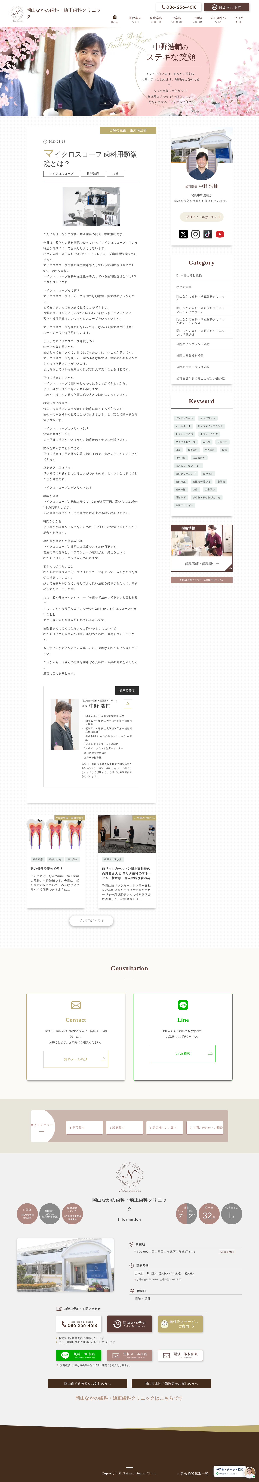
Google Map (227, 1252)
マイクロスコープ (61, 173)
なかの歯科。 (185, 286)
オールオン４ (183, 426)
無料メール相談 (76, 1059)
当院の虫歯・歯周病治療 (128, 130)
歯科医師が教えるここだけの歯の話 (200, 378)
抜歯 (224, 450)
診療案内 (118, 1127)
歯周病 (221, 481)
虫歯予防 (210, 489)
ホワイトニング (209, 434)
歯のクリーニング (186, 473)
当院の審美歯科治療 (190, 355)
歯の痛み (72, 859)
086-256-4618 (181, 7)
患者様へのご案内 (165, 1127)
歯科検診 (181, 489)
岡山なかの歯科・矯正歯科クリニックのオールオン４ (200, 321)
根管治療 (93, 173)
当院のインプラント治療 (193, 344)
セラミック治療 (184, 434)
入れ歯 (206, 442)
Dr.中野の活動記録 (189, 275)
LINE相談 (183, 1053)
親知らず (181, 497)
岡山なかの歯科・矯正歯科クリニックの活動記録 (200, 332)
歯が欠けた (55, 859)
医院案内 (78, 1127)
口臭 (178, 450)
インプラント (207, 418)
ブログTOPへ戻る (91, 920)
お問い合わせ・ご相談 (208, 1127)
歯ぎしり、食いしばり (188, 465)
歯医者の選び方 (113, 859)
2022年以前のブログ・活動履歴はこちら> (201, 580)
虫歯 (115, 173)
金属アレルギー (184, 505)
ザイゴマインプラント (210, 426)
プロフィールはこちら (202, 217)
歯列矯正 (181, 481)
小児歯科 (210, 450)
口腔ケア (222, 442)
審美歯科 (193, 450)
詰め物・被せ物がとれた (206, 497)
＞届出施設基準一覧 (193, 1474)
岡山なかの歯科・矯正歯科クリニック (200, 298)
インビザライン (184, 418)
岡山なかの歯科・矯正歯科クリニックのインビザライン (200, 309)
